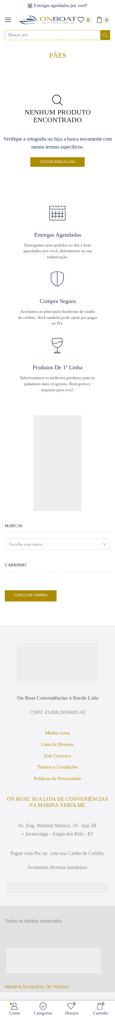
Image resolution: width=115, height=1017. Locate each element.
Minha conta (58, 733)
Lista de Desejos (58, 744)
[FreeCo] (57, 438)
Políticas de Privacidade (57, 778)
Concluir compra (32, 595)
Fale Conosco (57, 756)
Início (56, 48)
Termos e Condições (57, 767)
